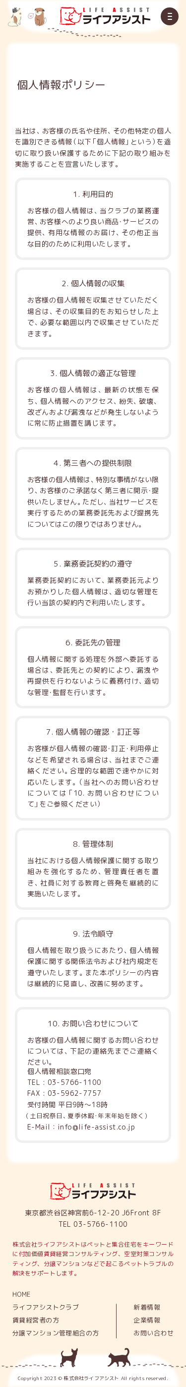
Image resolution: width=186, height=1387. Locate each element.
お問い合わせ (153, 1332)
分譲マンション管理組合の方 (55, 1332)
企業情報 (146, 1320)
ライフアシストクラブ (45, 1307)
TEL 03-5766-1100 (93, 1224)
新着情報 (146, 1307)
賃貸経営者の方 (35, 1320)
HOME (21, 1294)
